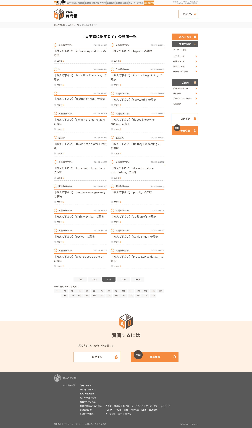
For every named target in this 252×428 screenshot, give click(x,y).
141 (138, 279)
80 (109, 291)
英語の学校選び (87, 413)
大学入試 (135, 409)
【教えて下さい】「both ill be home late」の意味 (80, 77)
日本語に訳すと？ (88, 389)
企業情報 (102, 424)
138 (94, 279)
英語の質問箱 (149, 3)
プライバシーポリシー (182, 98)
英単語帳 (103, 3)
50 (87, 291)
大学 (120, 413)
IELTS (143, 409)
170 (72, 295)
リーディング (137, 405)
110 (131, 291)
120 (138, 291)
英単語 (126, 405)
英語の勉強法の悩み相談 (91, 405)
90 (116, 291)
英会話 (125, 3)
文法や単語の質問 (88, 397)
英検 (126, 409)
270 (145, 295)
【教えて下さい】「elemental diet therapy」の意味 (80, 122)
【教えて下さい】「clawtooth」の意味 (133, 99)
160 (64, 295)
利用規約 (177, 93)
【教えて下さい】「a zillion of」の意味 (133, 216)
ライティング (152, 405)
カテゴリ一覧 (73, 25)
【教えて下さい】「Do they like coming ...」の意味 (136, 146)
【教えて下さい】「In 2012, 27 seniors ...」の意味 (137, 259)
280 (153, 295)
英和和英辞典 (72, 3)
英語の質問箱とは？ (181, 88)
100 (123, 291)
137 (80, 279)
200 (94, 295)
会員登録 (182, 129)
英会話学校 (110, 413)
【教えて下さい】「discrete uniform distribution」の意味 (132, 170)
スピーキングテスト (136, 3)
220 (109, 295)
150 (160, 291)
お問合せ (177, 103)
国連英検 (153, 409)
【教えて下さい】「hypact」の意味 (131, 51)
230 (116, 295)
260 (138, 295)
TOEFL (118, 409)
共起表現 (95, 3)
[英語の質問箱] (60, 1)
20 (65, 291)
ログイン (187, 14)
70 (102, 291)
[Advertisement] (128, 14)
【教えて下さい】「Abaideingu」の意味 (134, 236)
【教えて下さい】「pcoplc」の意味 (131, 192)
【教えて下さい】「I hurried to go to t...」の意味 (136, 77)
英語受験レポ (86, 409)
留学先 (128, 413)
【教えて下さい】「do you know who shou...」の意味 (133, 122)
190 (86, 295)
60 (94, 291)
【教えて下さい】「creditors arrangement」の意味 (80, 194)
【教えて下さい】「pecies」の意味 (74, 236)
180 (79, 295)
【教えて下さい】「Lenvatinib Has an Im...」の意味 (80, 170)
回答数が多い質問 (180, 71)
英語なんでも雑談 (88, 401)
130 (145, 291)
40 (79, 291)
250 (131, 295)
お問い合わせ (90, 424)
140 (123, 279)
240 (123, 295)
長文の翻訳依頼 (87, 393)
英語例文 (81, 3)
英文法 (117, 405)
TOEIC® (109, 409)
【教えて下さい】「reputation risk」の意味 (79, 98)
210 (101, 295)
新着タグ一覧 (178, 66)
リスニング (165, 405)
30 (72, 291)
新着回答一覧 (178, 61)
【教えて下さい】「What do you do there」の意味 (79, 259)
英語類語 (88, 3)
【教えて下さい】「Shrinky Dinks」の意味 (79, 216)
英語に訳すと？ (87, 385)
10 (57, 291)
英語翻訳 (119, 3)
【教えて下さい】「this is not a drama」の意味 (80, 146)
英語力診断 (111, 3)
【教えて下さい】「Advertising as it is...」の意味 (80, 53)
